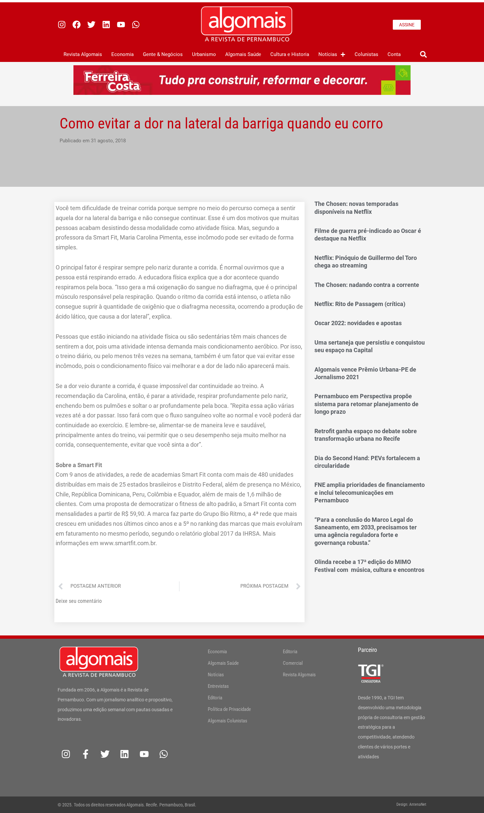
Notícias (327, 54)
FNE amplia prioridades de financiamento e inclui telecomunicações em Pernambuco (369, 492)
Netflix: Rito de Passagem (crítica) (359, 303)
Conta (394, 54)
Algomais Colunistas (227, 721)
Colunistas (366, 54)
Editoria (215, 698)
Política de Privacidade (229, 709)
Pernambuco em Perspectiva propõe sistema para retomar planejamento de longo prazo (366, 404)
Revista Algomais (83, 54)
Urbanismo (204, 54)
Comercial (293, 663)
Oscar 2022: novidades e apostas (358, 323)
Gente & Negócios (163, 54)
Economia (122, 54)
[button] (423, 54)
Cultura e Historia (289, 54)
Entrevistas (218, 686)
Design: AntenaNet (411, 804)
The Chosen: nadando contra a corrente (366, 284)
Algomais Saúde (243, 54)
